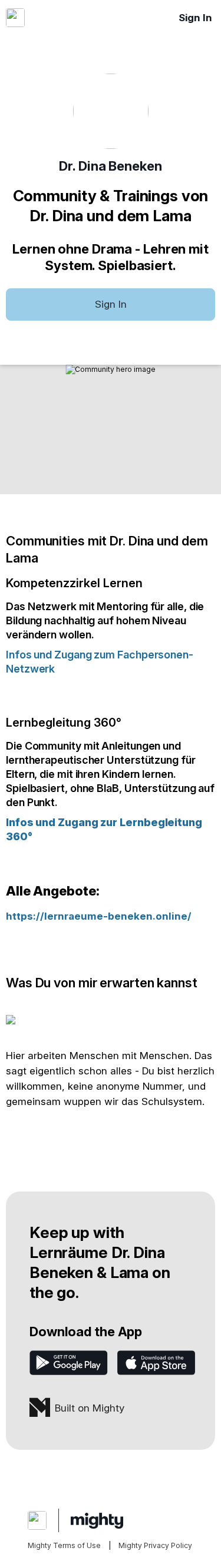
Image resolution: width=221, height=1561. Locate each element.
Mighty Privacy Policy (155, 1545)
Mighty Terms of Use (64, 1545)
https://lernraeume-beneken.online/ (99, 916)
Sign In (195, 18)
